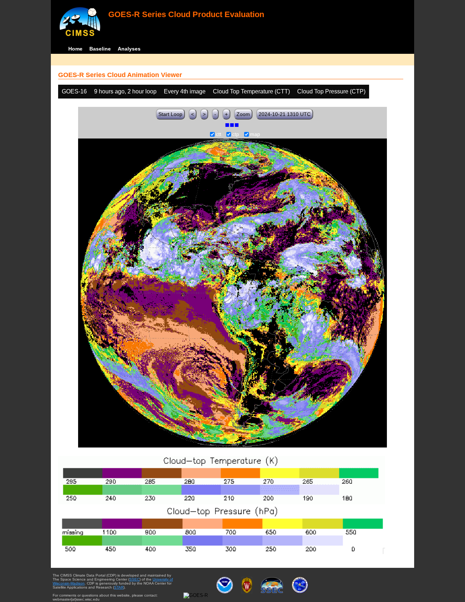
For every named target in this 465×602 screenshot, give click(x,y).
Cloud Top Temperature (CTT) (251, 91)
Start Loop (170, 114)
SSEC (134, 579)
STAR (119, 587)
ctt (218, 134)
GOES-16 (74, 91)
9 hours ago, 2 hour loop (125, 91)
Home (75, 49)
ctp (235, 134)
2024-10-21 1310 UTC (285, 114)
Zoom (243, 114)
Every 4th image (185, 91)
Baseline (100, 49)
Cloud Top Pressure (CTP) (331, 91)
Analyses (129, 49)
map (255, 134)
